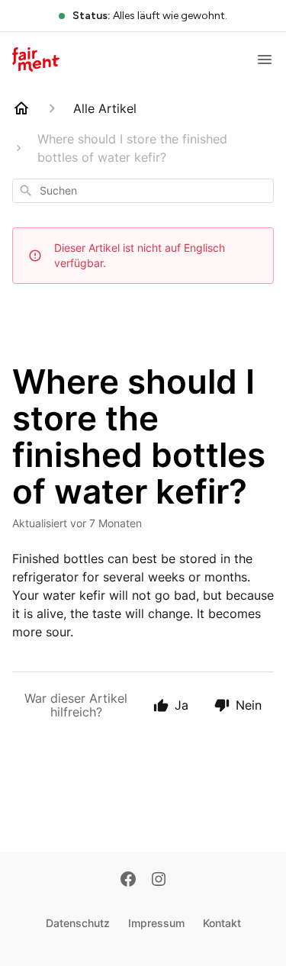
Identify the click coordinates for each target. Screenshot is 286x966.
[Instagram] (158, 880)
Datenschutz (78, 922)
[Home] (21, 108)
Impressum (156, 922)
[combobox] (143, 191)
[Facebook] (128, 880)
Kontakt (222, 922)
